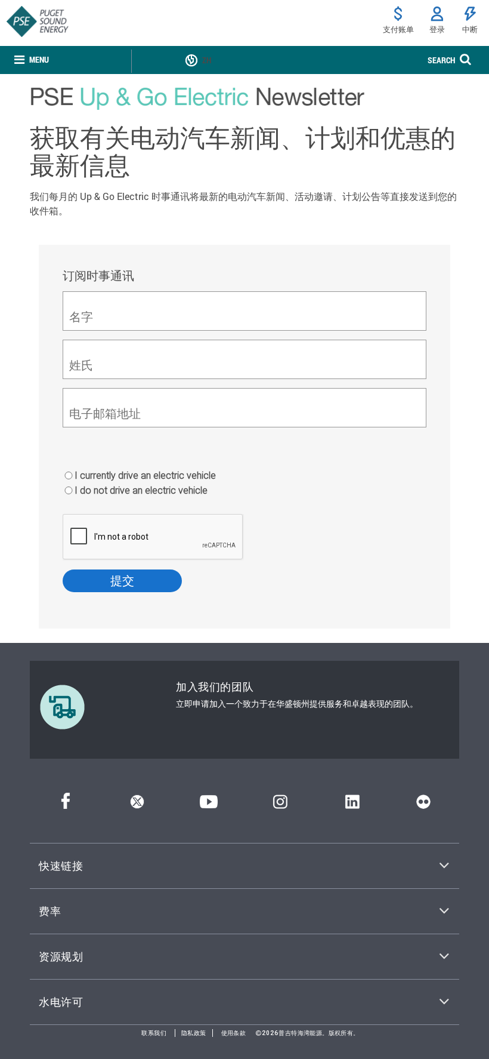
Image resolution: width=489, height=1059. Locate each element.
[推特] (137, 805)
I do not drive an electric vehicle (141, 490)
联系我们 (153, 1033)
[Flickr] (423, 805)
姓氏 (81, 365)
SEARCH (441, 60)
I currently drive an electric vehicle (145, 475)
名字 (81, 316)
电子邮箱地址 (105, 413)
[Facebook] (65, 805)
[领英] (352, 805)
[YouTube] (209, 805)
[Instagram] (280, 805)
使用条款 (233, 1033)
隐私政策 (193, 1033)
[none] (31, 60)
